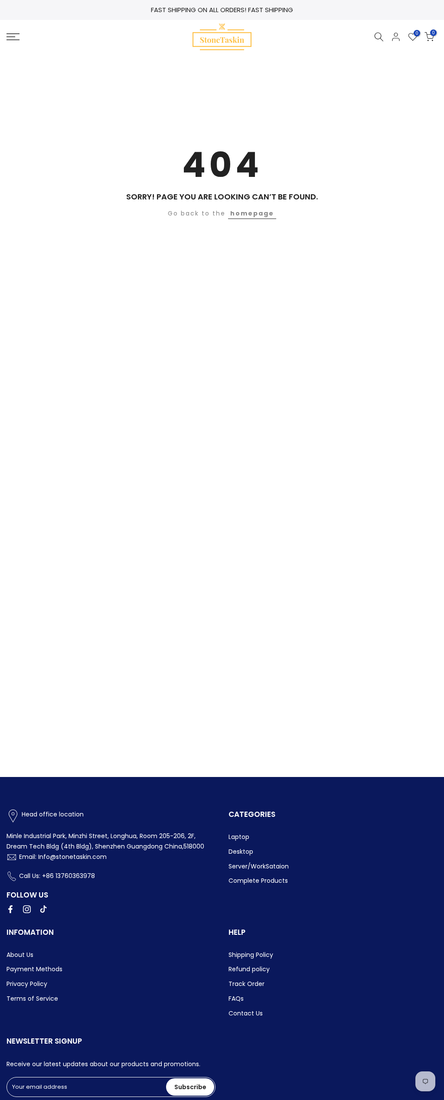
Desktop (241, 851)
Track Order (246, 983)
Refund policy (249, 969)
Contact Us (246, 1013)
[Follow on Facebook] (10, 909)
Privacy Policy (27, 983)
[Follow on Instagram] (27, 909)
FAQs (236, 998)
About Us (20, 954)
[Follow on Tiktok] (43, 909)
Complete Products (258, 880)
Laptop (239, 836)
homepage (252, 213)
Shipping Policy (251, 954)
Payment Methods (34, 969)
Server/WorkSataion (259, 866)
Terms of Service (32, 998)
